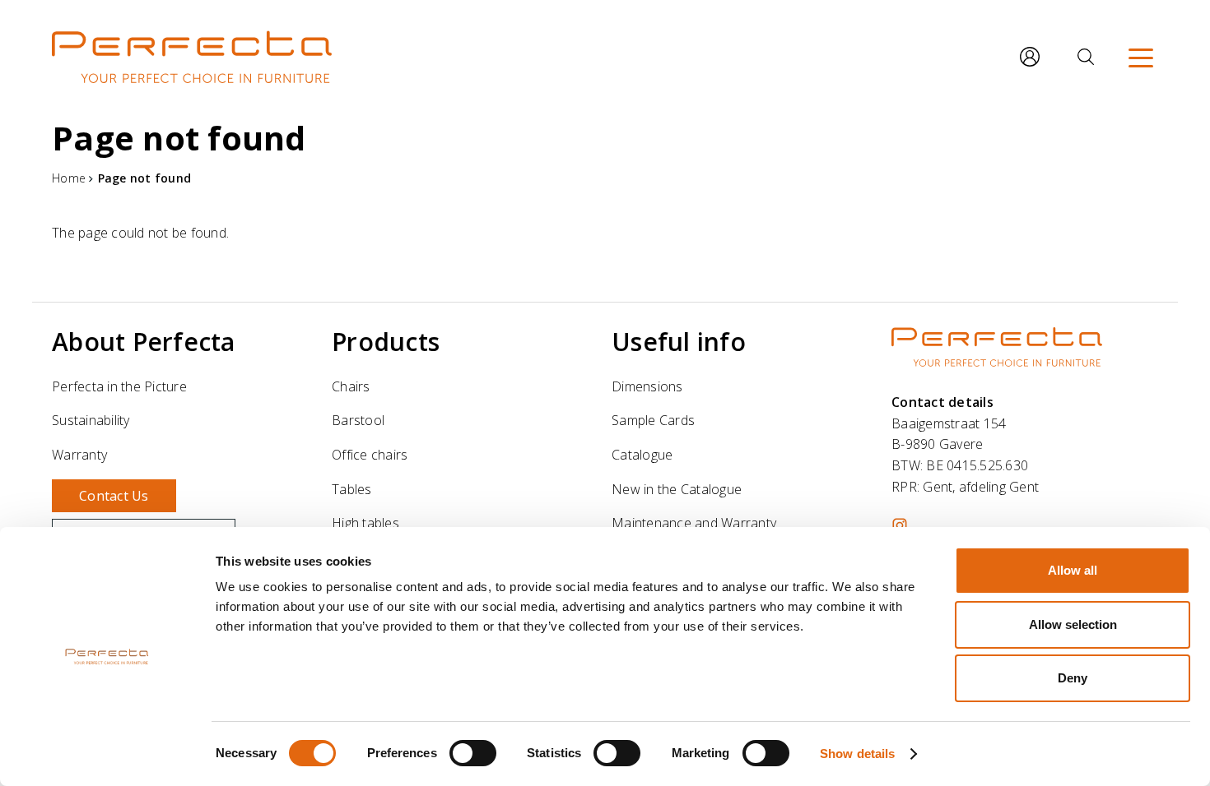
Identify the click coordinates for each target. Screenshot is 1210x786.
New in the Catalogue (677, 489)
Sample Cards (653, 420)
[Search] (1086, 57)
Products (386, 341)
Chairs (351, 386)
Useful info (679, 341)
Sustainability (91, 420)
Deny (1072, 678)
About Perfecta (143, 341)
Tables (352, 489)
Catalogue (642, 455)
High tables (365, 523)
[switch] (472, 753)
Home (69, 178)
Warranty (79, 455)
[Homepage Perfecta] (192, 57)
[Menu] (1141, 57)
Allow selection (1073, 624)
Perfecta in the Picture (119, 386)
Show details (857, 754)
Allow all (1072, 570)
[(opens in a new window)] (899, 525)
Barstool (358, 420)
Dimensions (647, 386)
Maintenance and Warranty (694, 523)
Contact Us (114, 496)
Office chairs (369, 455)
